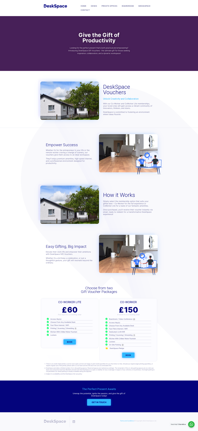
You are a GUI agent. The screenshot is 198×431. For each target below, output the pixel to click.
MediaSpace (144, 6)
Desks (94, 6)
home (83, 6)
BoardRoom (128, 6)
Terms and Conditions (127, 421)
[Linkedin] (74, 421)
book (69, 342)
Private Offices (109, 6)
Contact (85, 10)
